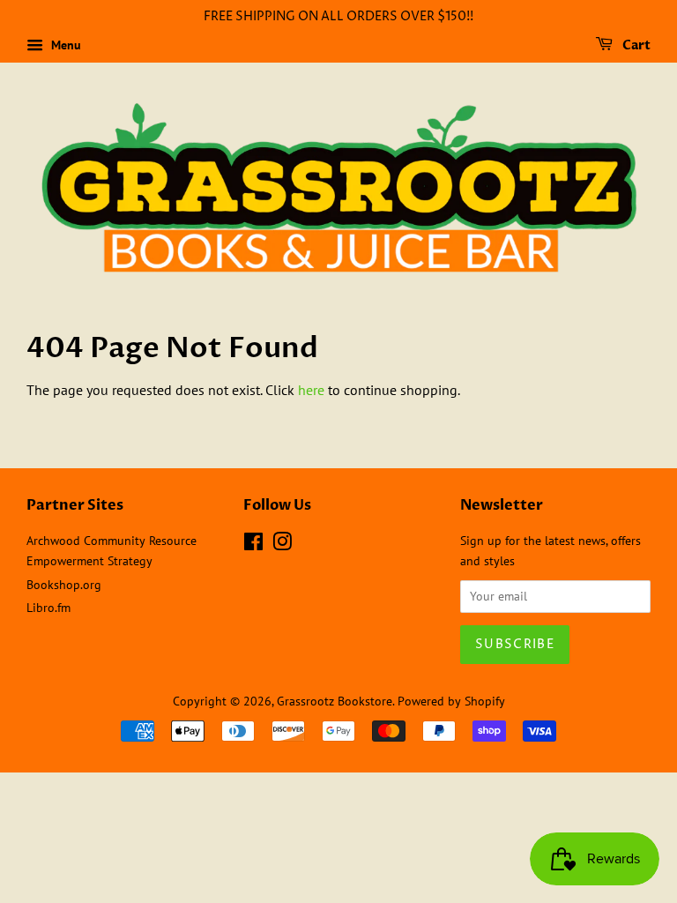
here (311, 390)
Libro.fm (48, 608)
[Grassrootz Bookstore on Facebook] (253, 545)
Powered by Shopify (451, 701)
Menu (64, 45)
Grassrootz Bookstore (334, 701)
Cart (635, 45)
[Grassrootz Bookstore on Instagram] (282, 545)
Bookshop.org (63, 585)
